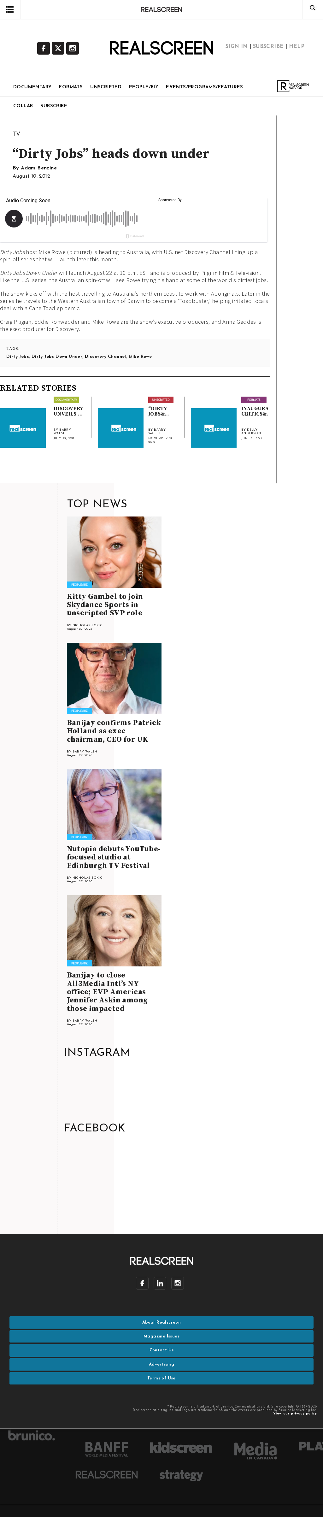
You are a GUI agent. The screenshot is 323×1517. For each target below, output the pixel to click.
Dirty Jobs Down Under (57, 357)
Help (297, 46)
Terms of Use (161, 1378)
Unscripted (105, 87)
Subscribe (268, 46)
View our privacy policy (295, 1413)
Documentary (32, 87)
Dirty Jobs (17, 357)
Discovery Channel (105, 357)
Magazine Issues (161, 1336)
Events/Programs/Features (204, 87)
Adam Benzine (39, 168)
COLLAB (23, 106)
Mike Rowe (140, 357)
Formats (71, 87)
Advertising (161, 1364)
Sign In (237, 46)
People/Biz (143, 87)
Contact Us (162, 1350)
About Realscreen (161, 1322)
